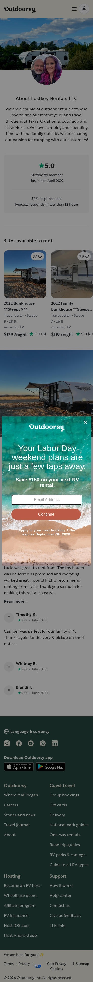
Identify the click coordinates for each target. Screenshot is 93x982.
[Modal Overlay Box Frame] (46, 491)
